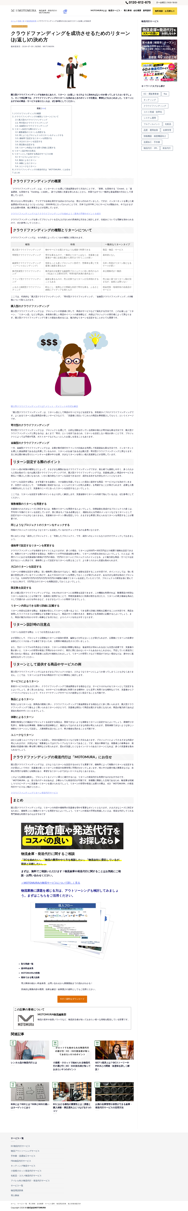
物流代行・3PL (151, 148)
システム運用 (150, 118)
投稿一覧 (21, 21)
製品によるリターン (25, 160)
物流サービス (114, 11)
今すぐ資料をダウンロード (72, 999)
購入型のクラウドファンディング (31, 119)
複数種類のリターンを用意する (30, 132)
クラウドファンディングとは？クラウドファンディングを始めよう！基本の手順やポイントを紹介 (56, 213)
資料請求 (147, 11)
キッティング (150, 100)
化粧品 (168, 124)
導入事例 (128, 11)
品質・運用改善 (151, 130)
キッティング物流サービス (23, 1165)
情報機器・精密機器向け (155, 136)
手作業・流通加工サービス (23, 1156)
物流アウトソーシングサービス (25, 1151)
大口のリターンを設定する (28, 141)
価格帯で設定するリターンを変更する (33, 138)
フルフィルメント (152, 124)
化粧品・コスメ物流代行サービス (26, 1175)
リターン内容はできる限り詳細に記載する (35, 147)
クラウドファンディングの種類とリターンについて (35, 116)
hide (43, 108)
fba (165, 94)
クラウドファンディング (19, 26)
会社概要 (137, 11)
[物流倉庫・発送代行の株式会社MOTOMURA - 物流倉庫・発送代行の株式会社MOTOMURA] (23, 10)
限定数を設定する (25, 144)
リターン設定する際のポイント (26, 129)
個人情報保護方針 (74, 1204)
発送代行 (167, 148)
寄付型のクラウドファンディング (31, 123)
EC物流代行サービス (20, 1146)
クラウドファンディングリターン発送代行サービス (34, 792)
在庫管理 (167, 130)
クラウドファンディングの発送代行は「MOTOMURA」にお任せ (41, 169)
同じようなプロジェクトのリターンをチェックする (39, 135)
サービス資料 (50, 1204)
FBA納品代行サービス (21, 1161)
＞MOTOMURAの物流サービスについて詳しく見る (50, 882)
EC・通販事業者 (151, 94)
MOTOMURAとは (99, 11)
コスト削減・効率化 (153, 112)
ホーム (13, 21)
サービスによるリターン (27, 157)
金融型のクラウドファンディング (31, 126)
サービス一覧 (17, 1185)
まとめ (16, 172)
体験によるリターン (25, 163)
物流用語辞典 (31, 21)
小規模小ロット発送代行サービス (26, 1170)
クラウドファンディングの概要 (26, 113)
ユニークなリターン (25, 166)
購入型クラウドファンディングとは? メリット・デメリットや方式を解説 (44, 406)
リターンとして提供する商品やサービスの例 (32, 154)
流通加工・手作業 (152, 142)
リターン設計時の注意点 (24, 151)
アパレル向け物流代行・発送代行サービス (30, 1180)
